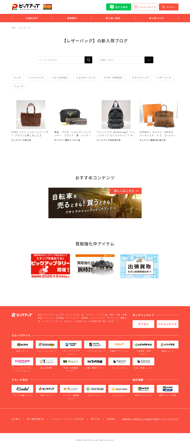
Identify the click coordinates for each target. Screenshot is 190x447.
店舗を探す (32, 18)
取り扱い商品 (113, 18)
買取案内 (72, 18)
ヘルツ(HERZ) (60, 77)
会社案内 (16, 419)
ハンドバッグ (36, 77)
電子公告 (95, 419)
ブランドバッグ (140, 77)
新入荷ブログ (156, 18)
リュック (19, 86)
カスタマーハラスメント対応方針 (67, 419)
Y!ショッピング (147, 7)
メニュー (170, 7)
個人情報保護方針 (36, 419)
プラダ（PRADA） (113, 77)
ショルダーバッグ (86, 77)
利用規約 (111, 419)
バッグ (17, 77)
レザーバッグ (164, 77)
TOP (14, 27)
